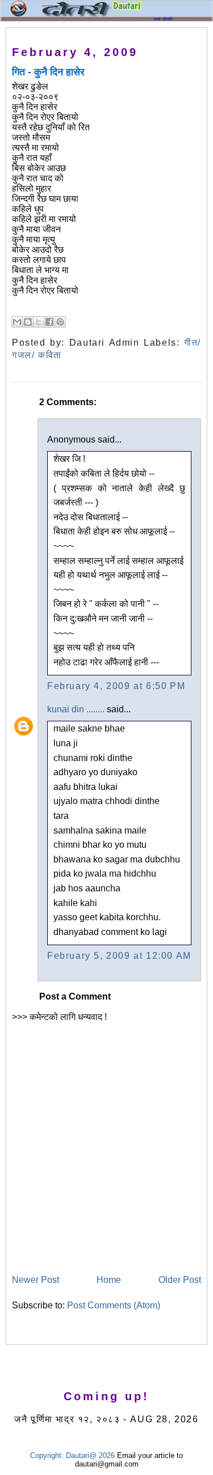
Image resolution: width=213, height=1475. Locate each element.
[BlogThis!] (28, 322)
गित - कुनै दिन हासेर (48, 72)
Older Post (179, 1280)
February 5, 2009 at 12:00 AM (119, 955)
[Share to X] (38, 322)
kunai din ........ (76, 709)
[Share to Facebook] (49, 322)
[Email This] (17, 322)
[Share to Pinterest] (60, 322)
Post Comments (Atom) (113, 1305)
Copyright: (47, 1455)
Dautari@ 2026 (91, 1455)
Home (109, 1280)
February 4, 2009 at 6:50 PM (116, 686)
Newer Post (35, 1280)
